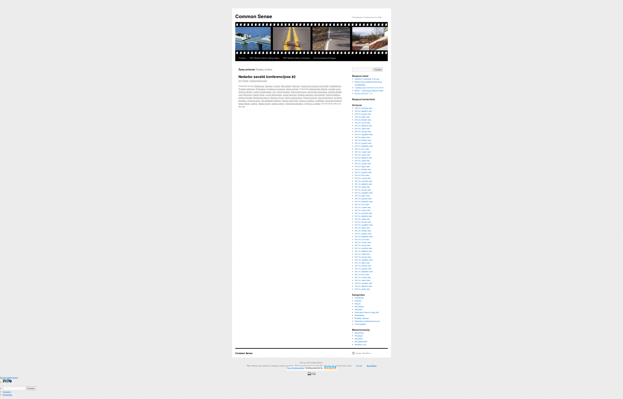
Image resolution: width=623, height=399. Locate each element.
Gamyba (269, 86)
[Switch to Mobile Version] (311, 374)
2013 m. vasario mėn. (363, 207)
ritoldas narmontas (290, 100)
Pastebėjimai (335, 86)
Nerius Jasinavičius (293, 97)
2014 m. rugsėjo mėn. (363, 163)
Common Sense (253, 16)
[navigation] (311, 387)
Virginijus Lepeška (312, 103)
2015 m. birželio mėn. (363, 140)
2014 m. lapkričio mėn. (363, 157)
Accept (359, 365)
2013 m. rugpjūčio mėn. (364, 192)
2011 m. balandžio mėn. (364, 271)
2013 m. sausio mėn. (363, 210)
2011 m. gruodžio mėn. (364, 248)
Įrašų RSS (359, 338)
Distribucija (259, 86)
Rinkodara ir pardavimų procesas (270, 89)
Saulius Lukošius (306, 100)
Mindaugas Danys (261, 97)
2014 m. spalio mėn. (362, 160)
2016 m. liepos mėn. (362, 116)
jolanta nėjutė (259, 94)
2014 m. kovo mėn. (362, 175)
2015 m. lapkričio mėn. (363, 125)
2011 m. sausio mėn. (363, 280)
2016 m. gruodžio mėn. (364, 108)
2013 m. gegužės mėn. (363, 198)
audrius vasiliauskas (262, 91)
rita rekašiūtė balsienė (271, 100)
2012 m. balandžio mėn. (364, 236)
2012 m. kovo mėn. (362, 239)
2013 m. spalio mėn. (362, 186)
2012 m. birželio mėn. (363, 230)
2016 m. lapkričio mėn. (363, 111)
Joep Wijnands (245, 94)
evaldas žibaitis (335, 91)
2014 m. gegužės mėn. (363, 172)
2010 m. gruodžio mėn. (364, 283)
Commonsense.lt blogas (324, 58)
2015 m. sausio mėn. (363, 154)
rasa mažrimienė (325, 97)
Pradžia (242, 58)
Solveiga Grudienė (333, 100)
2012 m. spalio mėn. (362, 219)
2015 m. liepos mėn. (362, 137)
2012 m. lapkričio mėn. (363, 216)
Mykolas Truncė (277, 97)
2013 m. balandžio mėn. (364, 201)
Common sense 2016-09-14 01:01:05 (369, 87)
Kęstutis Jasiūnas (305, 94)
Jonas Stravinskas (274, 94)
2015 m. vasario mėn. (363, 151)
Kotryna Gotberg (333, 94)
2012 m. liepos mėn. (362, 227)
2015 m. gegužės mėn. (363, 143)
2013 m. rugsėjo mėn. (363, 189)
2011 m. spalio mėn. (362, 254)
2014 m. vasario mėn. (363, 178)
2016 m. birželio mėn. (363, 119)
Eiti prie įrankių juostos (9, 377)
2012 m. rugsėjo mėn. (363, 221)
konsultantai (319, 94)
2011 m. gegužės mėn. (363, 268)
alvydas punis (334, 89)
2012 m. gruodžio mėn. (364, 213)
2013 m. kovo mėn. (362, 204)
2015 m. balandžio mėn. (364, 146)
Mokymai (296, 86)
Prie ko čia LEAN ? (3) (364, 93)
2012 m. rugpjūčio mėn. (364, 224)
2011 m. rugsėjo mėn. (363, 257)
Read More (372, 365)
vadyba (254, 103)
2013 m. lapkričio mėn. (363, 184)
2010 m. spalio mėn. (362, 289)
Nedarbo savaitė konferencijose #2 (267, 76)
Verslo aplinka (292, 89)
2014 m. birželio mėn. (363, 169)
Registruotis (359, 332)
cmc (274, 91)
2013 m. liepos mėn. (362, 195)
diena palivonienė (299, 91)
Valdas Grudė (264, 103)
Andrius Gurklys (245, 91)
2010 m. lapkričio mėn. (363, 286)
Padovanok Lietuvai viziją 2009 (315, 86)
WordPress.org (360, 344)
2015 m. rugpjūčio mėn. (364, 134)
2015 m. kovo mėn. (362, 149)
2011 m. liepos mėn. (362, 262)
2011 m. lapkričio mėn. (363, 251)
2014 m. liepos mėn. (362, 166)
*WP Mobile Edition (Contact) (296, 58)
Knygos (277, 86)
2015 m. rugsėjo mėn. (363, 131)
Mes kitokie (286, 86)
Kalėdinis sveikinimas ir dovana (367, 78)
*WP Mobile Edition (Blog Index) (264, 58)
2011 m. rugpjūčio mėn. (364, 259)
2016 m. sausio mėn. (363, 122)
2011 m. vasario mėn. (363, 277)
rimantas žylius (253, 100)
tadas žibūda (244, 103)
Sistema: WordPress (363, 353)
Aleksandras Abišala (318, 89)
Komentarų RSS (361, 341)
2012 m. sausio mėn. (363, 245)
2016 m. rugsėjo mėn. (363, 114)
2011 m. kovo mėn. (362, 274)
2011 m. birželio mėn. (363, 265)
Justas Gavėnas (290, 94)
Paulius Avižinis (310, 97)
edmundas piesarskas (317, 91)
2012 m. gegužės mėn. (363, 233)
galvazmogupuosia (258, 80)
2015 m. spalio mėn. (362, 128)
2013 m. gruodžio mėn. (364, 181)
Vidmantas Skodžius (294, 103)
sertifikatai (319, 100)
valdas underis (277, 103)
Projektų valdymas (246, 89)
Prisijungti (359, 335)
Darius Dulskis (283, 91)
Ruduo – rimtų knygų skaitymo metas (369, 90)
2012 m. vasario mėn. (363, 242)
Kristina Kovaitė (245, 97)
